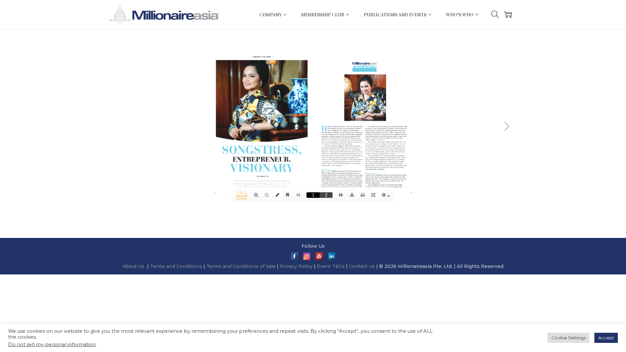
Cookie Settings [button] (568, 337)
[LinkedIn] (331, 256)
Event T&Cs (331, 266)
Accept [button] (606, 337)
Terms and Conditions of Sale (241, 266)
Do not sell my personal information (52, 344)
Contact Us (362, 266)
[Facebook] (294, 256)
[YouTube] (319, 256)
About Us (133, 266)
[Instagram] (307, 256)
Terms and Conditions (176, 266)
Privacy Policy (296, 266)
